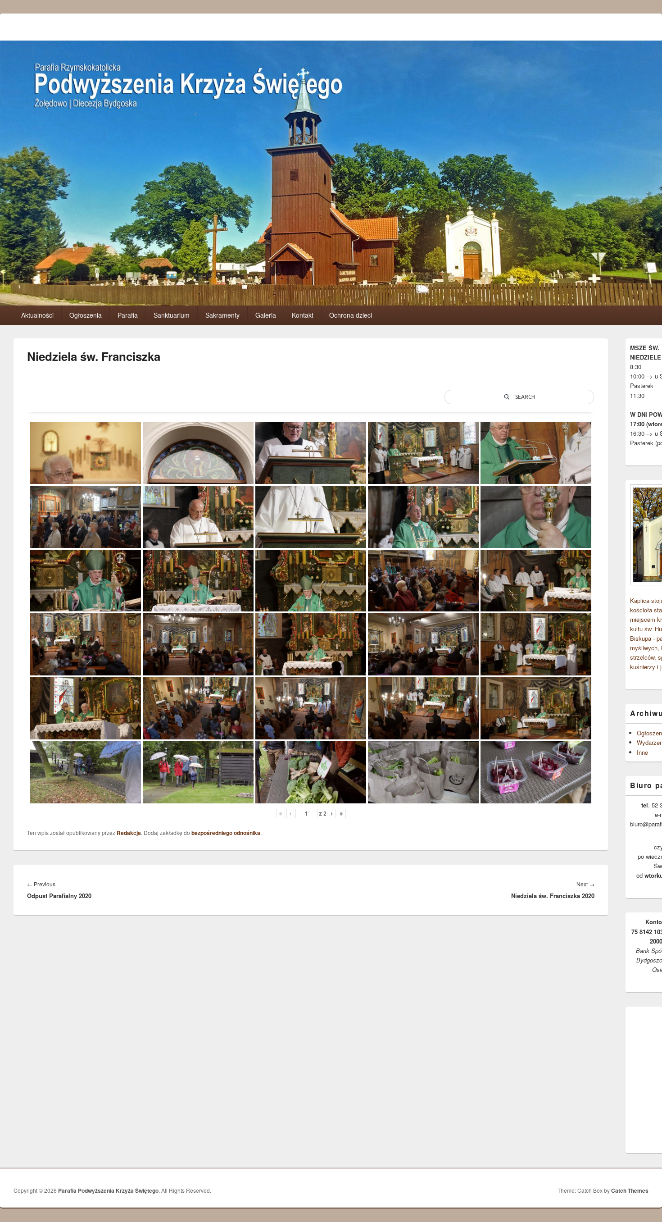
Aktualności (37, 314)
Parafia (128, 314)
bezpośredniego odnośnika (225, 833)
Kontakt (302, 314)
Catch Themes (629, 1190)
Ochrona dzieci (350, 314)
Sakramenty (222, 314)
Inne (642, 752)
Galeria (265, 314)
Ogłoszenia (85, 314)
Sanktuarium (172, 314)
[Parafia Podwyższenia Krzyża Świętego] (331, 302)
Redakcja (129, 833)
